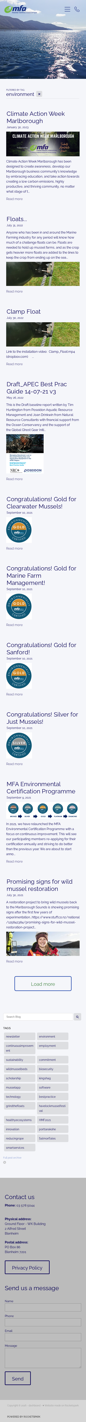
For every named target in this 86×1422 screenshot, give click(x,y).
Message (11, 1345)
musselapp (13, 1087)
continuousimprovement (19, 1048)
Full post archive (12, 1157)
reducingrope (15, 1138)
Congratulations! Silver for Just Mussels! (42, 717)
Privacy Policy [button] (27, 1267)
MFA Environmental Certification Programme (41, 787)
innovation (12, 1129)
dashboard (34, 1405)
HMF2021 (45, 1120)
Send (18, 1378)
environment (47, 1036)
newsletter (13, 1036)
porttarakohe (47, 1129)
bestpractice (47, 1096)
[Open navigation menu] (67, 9)
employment (47, 1045)
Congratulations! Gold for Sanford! (41, 648)
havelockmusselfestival (52, 1108)
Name (9, 1300)
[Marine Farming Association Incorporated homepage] (33, 9)
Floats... (17, 218)
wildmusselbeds (16, 1069)
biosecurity (46, 1069)
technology (13, 1096)
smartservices (15, 1147)
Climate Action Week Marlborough (36, 116)
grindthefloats (15, 1106)
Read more (14, 198)
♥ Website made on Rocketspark (61, 1405)
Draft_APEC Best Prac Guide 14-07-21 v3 (37, 387)
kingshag (45, 1078)
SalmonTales (47, 1138)
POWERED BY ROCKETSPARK (23, 1416)
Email (8, 1330)
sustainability (14, 1059)
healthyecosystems (19, 1120)
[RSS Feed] (4, 1162)
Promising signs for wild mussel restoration (40, 884)
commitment (47, 1059)
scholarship (13, 1078)
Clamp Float (24, 311)
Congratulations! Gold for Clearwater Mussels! (41, 502)
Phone (9, 1315)
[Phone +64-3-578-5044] (77, 9)
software (44, 1087)
